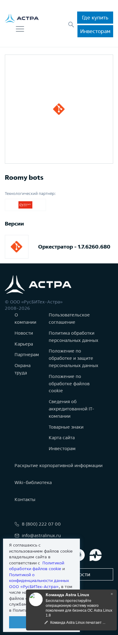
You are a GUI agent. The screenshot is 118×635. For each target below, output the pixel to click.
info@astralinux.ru (41, 535)
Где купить (95, 17)
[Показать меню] (20, 29)
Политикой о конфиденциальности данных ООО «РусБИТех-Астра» (39, 580)
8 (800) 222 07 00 (41, 523)
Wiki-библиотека (33, 482)
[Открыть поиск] (71, 24)
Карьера (24, 343)
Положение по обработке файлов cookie (69, 383)
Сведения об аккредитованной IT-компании (71, 409)
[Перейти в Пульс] (96, 555)
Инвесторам (95, 31)
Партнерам (27, 354)
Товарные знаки (66, 426)
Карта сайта (62, 437)
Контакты (25, 499)
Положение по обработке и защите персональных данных (73, 358)
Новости (24, 333)
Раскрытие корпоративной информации (59, 465)
